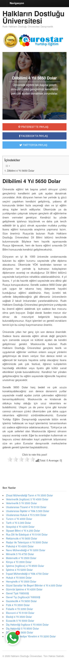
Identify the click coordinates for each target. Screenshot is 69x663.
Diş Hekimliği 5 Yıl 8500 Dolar (22, 628)
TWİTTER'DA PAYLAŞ (34, 145)
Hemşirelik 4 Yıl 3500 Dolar (21, 581)
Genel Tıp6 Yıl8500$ (17, 593)
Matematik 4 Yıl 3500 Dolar (21, 558)
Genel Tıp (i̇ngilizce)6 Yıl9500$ (23, 597)
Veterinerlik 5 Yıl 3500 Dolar (21, 503)
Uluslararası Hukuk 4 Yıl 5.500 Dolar (26, 515)
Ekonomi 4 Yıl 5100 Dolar (20, 613)
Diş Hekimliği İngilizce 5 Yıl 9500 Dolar (27, 624)
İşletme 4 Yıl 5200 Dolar (19, 569)
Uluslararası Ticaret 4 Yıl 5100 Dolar (26, 507)
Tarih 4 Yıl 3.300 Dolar (18, 522)
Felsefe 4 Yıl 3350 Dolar (19, 609)
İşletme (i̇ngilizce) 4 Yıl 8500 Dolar (25, 566)
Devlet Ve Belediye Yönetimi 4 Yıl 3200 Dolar (31, 636)
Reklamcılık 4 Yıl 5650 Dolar (21, 538)
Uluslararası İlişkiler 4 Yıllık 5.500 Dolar (27, 511)
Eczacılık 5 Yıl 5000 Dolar (20, 620)
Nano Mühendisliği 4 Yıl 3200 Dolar (25, 550)
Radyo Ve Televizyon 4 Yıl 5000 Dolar (27, 542)
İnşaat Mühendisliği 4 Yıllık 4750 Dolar (27, 573)
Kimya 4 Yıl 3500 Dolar (18, 562)
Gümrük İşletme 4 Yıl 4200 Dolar (24, 589)
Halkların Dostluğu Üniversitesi (33, 17)
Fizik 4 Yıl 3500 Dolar (18, 605)
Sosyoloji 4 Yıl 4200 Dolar (20, 526)
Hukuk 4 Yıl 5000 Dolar (19, 577)
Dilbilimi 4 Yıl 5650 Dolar (20, 170)
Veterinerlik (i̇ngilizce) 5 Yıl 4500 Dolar (27, 499)
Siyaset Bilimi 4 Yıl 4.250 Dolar (23, 530)
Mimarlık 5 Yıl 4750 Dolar (20, 554)
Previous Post (34, 470)
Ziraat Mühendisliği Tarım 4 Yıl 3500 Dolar (29, 495)
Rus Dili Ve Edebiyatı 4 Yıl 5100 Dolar (27, 534)
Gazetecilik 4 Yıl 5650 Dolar (21, 601)
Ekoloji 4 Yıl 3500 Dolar (19, 616)
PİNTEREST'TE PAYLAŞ (34, 127)
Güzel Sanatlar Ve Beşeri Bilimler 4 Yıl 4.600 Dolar (34, 585)
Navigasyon (17, 3)
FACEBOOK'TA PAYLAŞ (34, 136)
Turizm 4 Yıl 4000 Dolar (19, 519)
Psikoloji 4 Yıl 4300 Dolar (20, 546)
